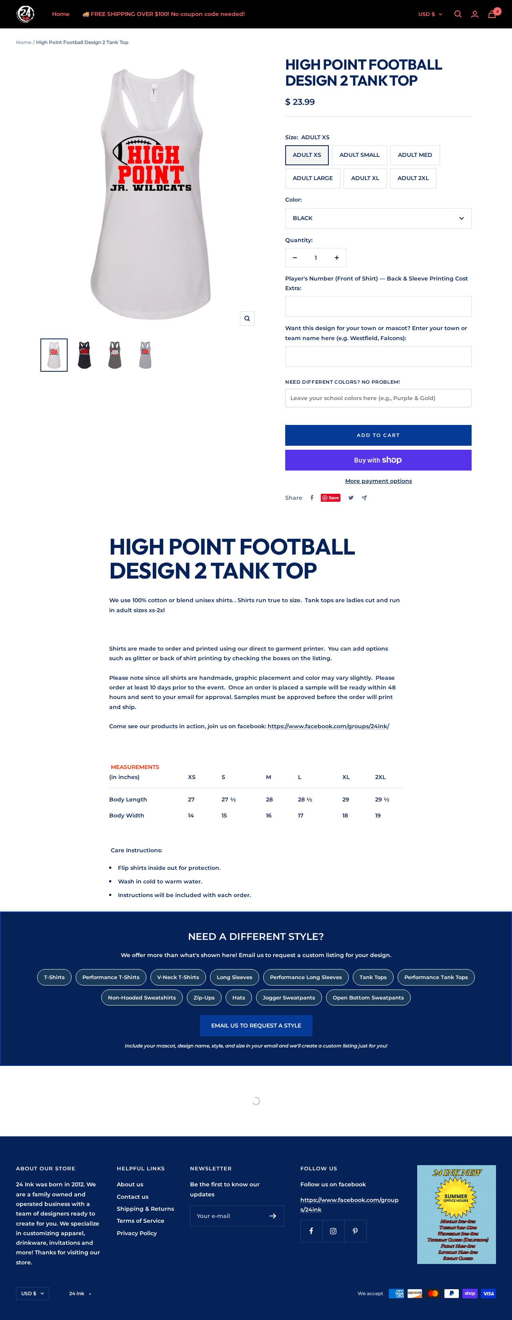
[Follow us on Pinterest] (355, 1231)
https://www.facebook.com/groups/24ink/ (328, 726)
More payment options (378, 481)
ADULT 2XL (413, 178)
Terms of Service (140, 1220)
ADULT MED (415, 154)
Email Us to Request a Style (256, 1025)
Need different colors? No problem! (342, 382)
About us (130, 1184)
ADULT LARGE (313, 178)
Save (334, 498)
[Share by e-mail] (364, 498)
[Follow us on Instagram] (333, 1231)
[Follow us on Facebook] (311, 1231)
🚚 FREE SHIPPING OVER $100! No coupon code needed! (163, 14)
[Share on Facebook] (312, 498)
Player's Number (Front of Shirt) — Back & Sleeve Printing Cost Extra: (376, 283)
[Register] (273, 1216)
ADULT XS (307, 154)
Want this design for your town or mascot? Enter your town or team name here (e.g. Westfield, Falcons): (376, 332)
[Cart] (492, 14)
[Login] (474, 14)
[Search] (458, 14)
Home (61, 14)
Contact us (132, 1196)
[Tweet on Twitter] (351, 498)
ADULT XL (365, 178)
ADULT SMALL (360, 154)
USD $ (426, 14)
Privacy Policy (137, 1233)
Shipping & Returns (145, 1208)
